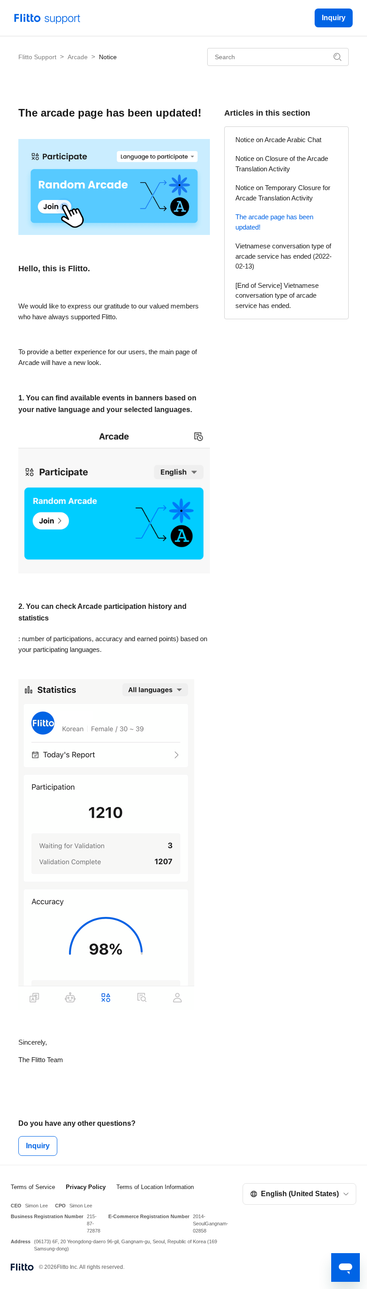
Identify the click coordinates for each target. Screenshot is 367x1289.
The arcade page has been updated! (274, 222)
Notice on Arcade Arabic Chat (278, 139)
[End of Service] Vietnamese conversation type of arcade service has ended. (277, 295)
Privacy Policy (86, 1187)
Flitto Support (37, 57)
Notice (108, 57)
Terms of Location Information (155, 1187)
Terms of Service (33, 1187)
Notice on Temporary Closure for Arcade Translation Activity (282, 193)
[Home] (47, 17)
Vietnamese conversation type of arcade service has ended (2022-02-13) (283, 256)
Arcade (78, 57)
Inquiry (334, 18)
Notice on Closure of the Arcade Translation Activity (281, 164)
